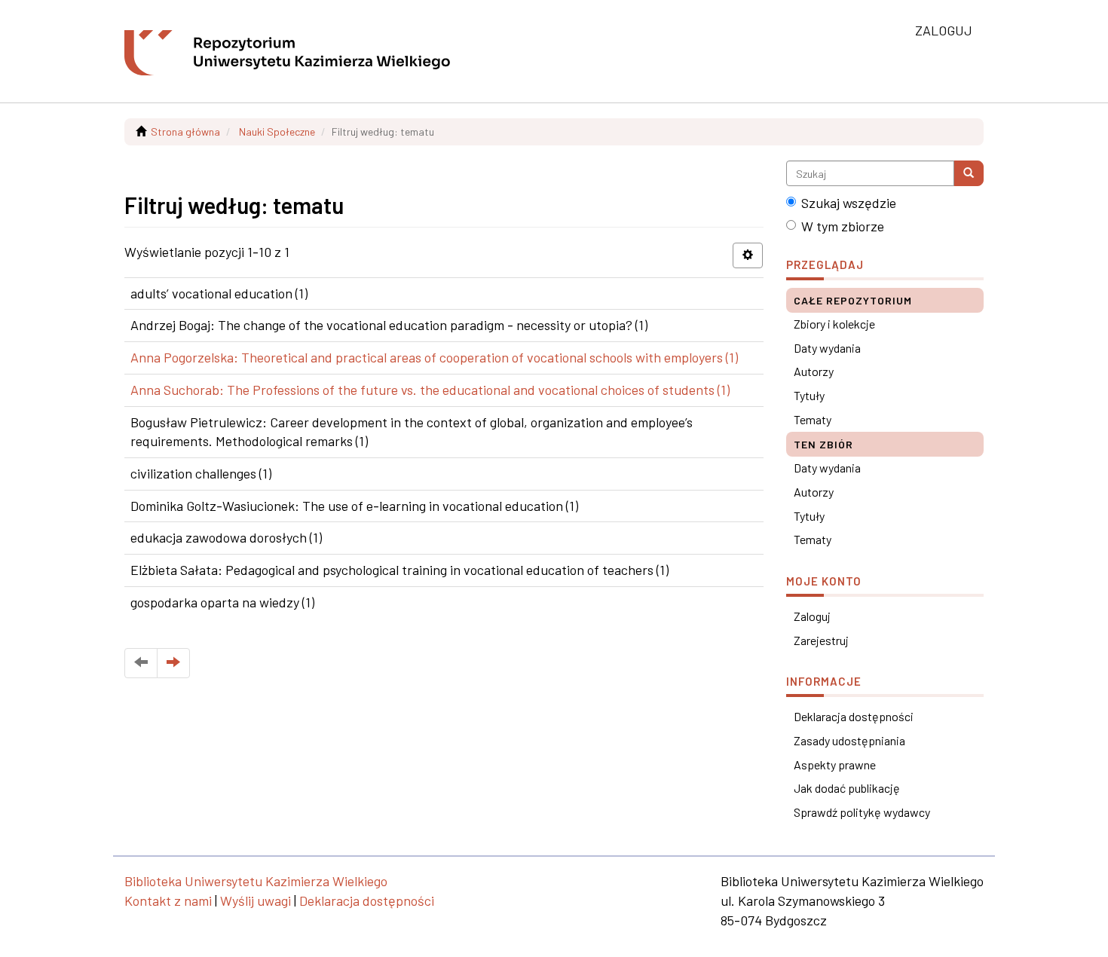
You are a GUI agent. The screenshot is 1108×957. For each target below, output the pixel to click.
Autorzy (814, 371)
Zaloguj (812, 616)
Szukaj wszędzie (848, 202)
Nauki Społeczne (277, 131)
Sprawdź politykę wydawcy (862, 812)
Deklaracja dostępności (854, 716)
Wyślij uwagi (255, 900)
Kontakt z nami (168, 900)
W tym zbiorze (842, 226)
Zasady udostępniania (849, 740)
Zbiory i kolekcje (834, 323)
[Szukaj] (968, 173)
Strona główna (185, 131)
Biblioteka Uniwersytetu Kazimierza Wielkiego (255, 881)
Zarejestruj (821, 640)
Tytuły (809, 395)
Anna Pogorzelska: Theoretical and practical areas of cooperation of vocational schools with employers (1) (434, 357)
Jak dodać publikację (847, 788)
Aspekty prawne (835, 764)
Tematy (812, 419)
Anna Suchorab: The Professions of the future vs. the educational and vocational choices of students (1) (430, 389)
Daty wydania (827, 348)
